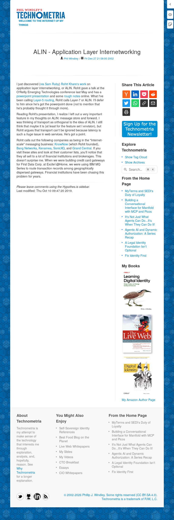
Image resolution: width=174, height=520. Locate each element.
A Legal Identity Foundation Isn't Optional (136, 246)
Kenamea (45, 148)
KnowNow (61, 144)
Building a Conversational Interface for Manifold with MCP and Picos (139, 206)
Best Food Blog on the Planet (74, 439)
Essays (64, 467)
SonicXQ (59, 148)
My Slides (65, 451)
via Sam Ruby (49, 84)
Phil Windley (71, 58)
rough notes (72, 96)
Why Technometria (26, 470)
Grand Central (81, 148)
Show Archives (135, 162)
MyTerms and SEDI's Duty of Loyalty (139, 193)
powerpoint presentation (33, 96)
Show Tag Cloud (136, 157)
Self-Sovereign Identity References (74, 430)
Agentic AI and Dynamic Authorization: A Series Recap (141, 233)
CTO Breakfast (69, 462)
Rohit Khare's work (73, 84)
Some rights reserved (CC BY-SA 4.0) (131, 495)
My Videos (66, 457)
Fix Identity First (135, 255)
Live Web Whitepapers (74, 446)
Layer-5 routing (44, 100)
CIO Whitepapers (70, 473)
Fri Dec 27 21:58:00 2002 (99, 58)
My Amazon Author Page (138, 400)
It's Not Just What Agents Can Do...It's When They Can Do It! (140, 220)
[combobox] (139, 169)
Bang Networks (27, 148)
